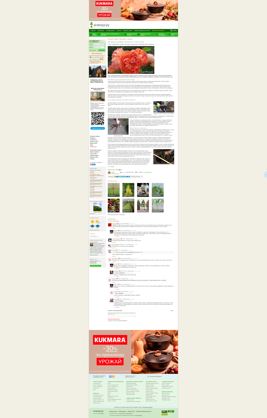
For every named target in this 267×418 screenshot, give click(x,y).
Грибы (109, 394)
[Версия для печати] (141, 176)
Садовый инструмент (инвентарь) (133, 401)
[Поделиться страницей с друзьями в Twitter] (119, 176)
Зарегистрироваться (114, 319)
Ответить (114, 228)
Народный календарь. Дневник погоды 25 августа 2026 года (96, 195)
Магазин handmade (158, 30)
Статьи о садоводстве (98, 386)
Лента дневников (96, 383)
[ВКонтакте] (93, 164)
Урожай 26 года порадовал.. (95, 170)
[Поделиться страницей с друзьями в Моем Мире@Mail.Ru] (117, 176)
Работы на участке (166, 393)
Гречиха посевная (93, 242)
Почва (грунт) (110, 397)
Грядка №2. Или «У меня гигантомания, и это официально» (97, 175)
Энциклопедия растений (142, 30)
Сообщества (110, 30)
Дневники (101, 30)
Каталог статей (94, 141)
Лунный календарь (97, 398)
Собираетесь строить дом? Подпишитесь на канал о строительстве (96, 81)
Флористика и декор (130, 394)
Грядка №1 (92, 189)
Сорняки (109, 392)
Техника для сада (130, 399)
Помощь (92, 158)
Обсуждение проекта (95, 150)
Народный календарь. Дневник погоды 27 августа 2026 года (96, 184)
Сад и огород (94, 34)
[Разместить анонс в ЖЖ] (128, 176)
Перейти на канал (96, 128)
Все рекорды (92, 213)
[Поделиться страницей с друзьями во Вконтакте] (116, 176)
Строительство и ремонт (168, 381)
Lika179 (112, 166)
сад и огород (110, 38)
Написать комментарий (114, 220)
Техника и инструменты (162, 34)
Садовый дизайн (149, 394)
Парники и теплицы (112, 400)
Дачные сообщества (97, 384)
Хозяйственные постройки (167, 386)
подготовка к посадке (143, 44)
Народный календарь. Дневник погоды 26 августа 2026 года (96, 192)
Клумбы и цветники (150, 384)
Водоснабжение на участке (151, 400)
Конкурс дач (93, 146)
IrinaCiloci (114, 223)
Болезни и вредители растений (114, 399)
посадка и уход (123, 44)
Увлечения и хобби (166, 398)
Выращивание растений (113, 389)
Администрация (94, 155)
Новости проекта (94, 151)
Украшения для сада (150, 399)
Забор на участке (149, 391)
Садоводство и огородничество (116, 381)
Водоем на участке (150, 386)
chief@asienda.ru (129, 413)
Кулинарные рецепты (166, 399)
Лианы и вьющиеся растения (132, 389)
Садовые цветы (129, 386)
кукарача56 (116, 271)
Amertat (113, 250)
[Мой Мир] (95, 164)
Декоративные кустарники (131, 384)
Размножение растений (112, 391)
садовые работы (115, 44)
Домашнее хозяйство (167, 391)
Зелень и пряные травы (113, 386)
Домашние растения (130, 392)
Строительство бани (166, 388)
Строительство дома (166, 383)
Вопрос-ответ (128, 30)
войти (111, 320)
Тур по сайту (93, 153)
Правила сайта (94, 157)
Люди (91, 144)
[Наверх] (265, 172)
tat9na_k (115, 230)
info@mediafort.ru (138, 415)
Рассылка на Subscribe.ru (156, 376)
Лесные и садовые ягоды (113, 384)
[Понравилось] (133, 223)
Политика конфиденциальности (143, 411)
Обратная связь (113, 411)
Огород (109, 383)
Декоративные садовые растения (134, 381)
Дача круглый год (165, 395)
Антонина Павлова (116, 244)
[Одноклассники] (91, 164)
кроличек (114, 278)
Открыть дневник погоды (94, 230)
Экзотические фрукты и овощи (132, 391)
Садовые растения (111, 388)
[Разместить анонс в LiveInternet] (123, 176)
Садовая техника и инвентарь (133, 398)
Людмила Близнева (116, 238)
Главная (92, 30)
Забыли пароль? (92, 50)
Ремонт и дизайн (165, 384)
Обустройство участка (151, 381)
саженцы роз (129, 38)
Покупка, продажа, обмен (98, 401)
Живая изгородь (149, 389)
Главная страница (95, 136)
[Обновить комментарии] (265, 174)
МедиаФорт (101, 413)
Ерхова (115, 299)
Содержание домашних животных (169, 396)
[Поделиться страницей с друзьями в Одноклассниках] (114, 176)
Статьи (119, 30)
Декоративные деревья (131, 383)
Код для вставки (136, 176)
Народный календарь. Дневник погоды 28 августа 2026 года (96, 180)
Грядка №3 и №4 (93, 177)
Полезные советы (97, 403)
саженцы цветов (122, 38)
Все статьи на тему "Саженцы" (116, 214)
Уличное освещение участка (152, 392)
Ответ (116, 272)
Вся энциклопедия (94, 254)
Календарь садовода (97, 396)
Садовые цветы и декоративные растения (110, 34)
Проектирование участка (151, 396)
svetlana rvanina (117, 291)
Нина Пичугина (122, 413)
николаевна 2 (115, 258)
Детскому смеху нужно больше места (97, 89)
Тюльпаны (92, 172)
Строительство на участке (145, 34)
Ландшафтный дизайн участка (152, 383)
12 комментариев (148, 172)
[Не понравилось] (132, 223)
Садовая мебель (149, 397)
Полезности (96, 393)
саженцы (116, 38)
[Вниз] (265, 177)
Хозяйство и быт (174, 34)
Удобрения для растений (113, 396)
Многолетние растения (131, 388)
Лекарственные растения (98, 399)
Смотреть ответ (93, 263)
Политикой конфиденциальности (95, 62)
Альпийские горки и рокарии (152, 388)
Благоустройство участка (132, 34)
